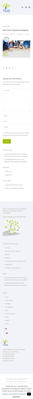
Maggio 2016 (8, 175)
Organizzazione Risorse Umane (13, 185)
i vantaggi (7, 303)
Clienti (6, 323)
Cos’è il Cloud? (9, 300)
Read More (16, 397)
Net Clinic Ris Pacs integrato (12, 251)
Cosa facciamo (9, 307)
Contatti (7, 320)
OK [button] (29, 394)
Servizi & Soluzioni (10, 313)
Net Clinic (7, 248)
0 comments (19, 34)
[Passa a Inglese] (18, 333)
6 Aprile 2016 (6, 26)
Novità (7, 317)
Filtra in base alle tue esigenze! (14, 217)
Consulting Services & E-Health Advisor (15, 261)
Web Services (8, 264)
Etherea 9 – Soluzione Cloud (12, 268)
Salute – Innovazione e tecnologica (14, 188)
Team (6, 310)
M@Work (7, 258)
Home (6, 297)
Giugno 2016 (8, 171)
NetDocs (7, 254)
